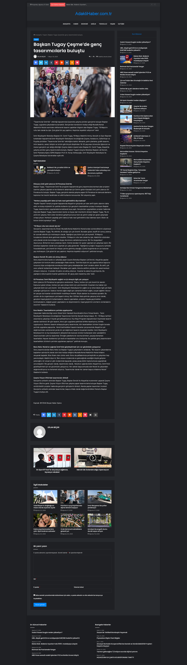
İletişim (121, 24)
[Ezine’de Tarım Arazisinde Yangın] (126, 181)
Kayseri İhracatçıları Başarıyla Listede (135, 146)
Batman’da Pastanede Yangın (132, 66)
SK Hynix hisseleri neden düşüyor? (133, 100)
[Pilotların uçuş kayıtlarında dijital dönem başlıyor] (72, 497)
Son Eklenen (137, 34)
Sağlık (93, 24)
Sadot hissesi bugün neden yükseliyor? (135, 42)
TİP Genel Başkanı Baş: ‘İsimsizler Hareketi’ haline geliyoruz (133, 171)
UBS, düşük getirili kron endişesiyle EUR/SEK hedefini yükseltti (133, 49)
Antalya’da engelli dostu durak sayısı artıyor (97, 530)
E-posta (37, 587)
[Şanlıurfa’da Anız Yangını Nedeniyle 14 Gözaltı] (126, 129)
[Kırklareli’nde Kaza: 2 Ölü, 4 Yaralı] (126, 139)
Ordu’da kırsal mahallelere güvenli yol (71, 530)
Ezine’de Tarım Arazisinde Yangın (141, 179)
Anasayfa (66, 24)
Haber (75, 24)
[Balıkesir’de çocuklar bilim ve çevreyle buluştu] (40, 170)
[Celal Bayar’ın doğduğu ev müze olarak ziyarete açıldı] (45, 497)
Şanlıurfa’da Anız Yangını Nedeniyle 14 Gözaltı (143, 127)
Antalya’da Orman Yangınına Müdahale (135, 188)
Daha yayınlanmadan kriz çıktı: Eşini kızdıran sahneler (44, 530)
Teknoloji (103, 24)
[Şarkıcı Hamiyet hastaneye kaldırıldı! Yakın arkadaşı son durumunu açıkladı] (80, 170)
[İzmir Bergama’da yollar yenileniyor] (99, 497)
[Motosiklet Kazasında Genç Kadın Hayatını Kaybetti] (126, 163)
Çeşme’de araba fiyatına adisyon (140, 107)
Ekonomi (84, 24)
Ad (35, 579)
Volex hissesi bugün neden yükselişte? (135, 94)
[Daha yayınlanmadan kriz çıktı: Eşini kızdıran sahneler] (45, 520)
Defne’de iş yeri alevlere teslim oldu (134, 89)
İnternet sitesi (79, 587)
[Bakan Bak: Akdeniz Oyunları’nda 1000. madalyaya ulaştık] (126, 59)
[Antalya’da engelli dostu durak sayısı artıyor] (99, 520)
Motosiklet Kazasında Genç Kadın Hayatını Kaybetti (142, 162)
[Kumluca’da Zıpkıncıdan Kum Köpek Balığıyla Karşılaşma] (126, 119)
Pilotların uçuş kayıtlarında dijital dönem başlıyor (71, 507)
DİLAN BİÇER (41, 56)
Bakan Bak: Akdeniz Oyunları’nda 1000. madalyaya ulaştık (85, 4)
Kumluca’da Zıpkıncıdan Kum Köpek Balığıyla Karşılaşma (143, 118)
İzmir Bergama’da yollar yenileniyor (97, 507)
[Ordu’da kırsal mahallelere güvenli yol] (72, 520)
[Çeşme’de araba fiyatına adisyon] (126, 109)
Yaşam (112, 24)
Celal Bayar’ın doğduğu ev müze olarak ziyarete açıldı (44, 507)
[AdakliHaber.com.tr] (93, 13)
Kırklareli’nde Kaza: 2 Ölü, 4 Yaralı (142, 137)
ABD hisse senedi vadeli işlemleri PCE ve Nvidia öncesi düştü (135, 73)
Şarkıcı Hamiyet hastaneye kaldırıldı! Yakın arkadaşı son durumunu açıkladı (99, 170)
